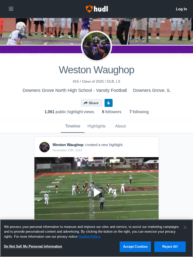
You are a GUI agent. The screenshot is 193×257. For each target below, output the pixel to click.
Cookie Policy (89, 236)
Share (94, 103)
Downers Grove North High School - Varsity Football (75, 90)
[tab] (72, 126)
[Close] (184, 227)
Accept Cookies (135, 246)
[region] (96, 238)
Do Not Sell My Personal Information (33, 246)
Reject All (169, 246)
